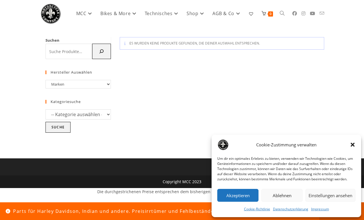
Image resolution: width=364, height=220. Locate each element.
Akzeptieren (238, 195)
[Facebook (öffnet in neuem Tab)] (294, 13)
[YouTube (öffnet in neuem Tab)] (312, 13)
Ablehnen (282, 195)
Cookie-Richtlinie (257, 209)
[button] (352, 145)
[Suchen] (101, 51)
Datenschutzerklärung (290, 209)
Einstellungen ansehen (330, 195)
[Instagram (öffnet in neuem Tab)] (303, 13)
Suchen (52, 40)
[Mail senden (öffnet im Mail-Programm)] (321, 13)
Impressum (320, 209)
